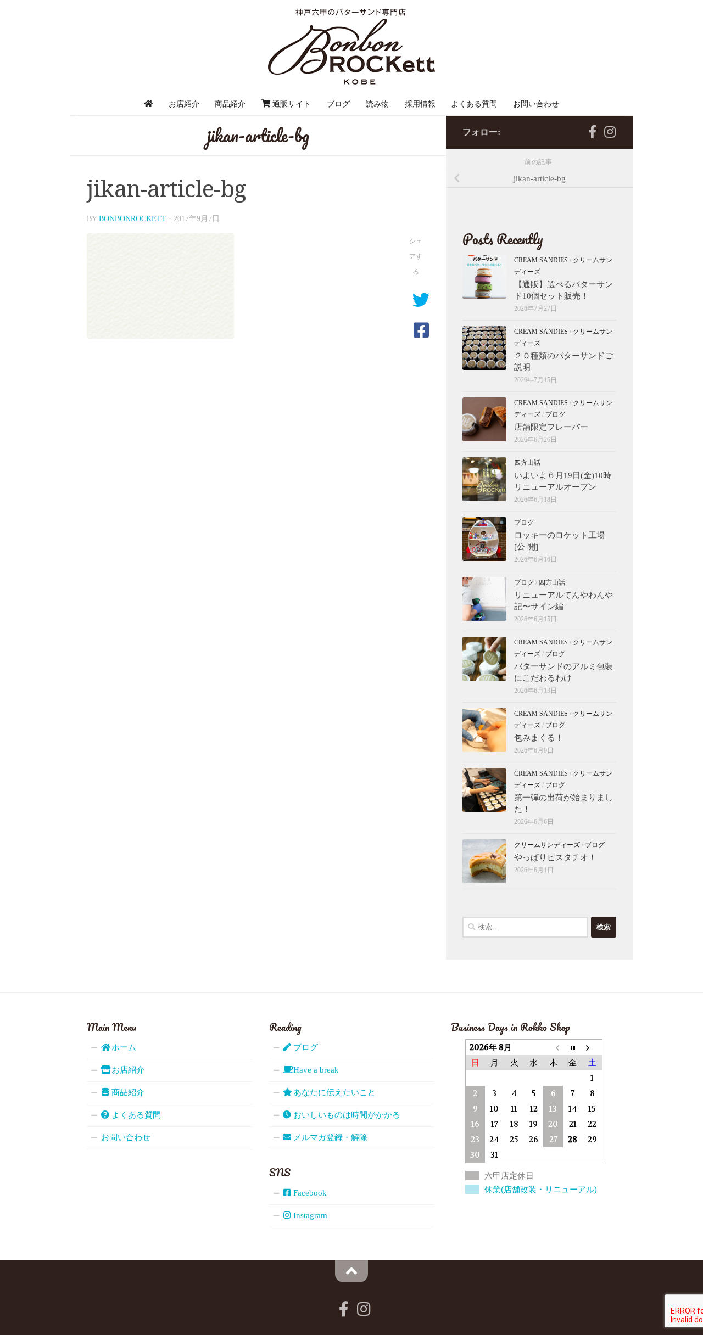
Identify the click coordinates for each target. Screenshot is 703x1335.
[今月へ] (573, 1047)
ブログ (338, 103)
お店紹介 (184, 103)
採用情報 (420, 103)
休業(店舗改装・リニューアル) (540, 1189)
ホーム (122, 1047)
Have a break (315, 1069)
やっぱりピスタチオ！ (555, 857)
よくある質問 (474, 103)
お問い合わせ (536, 103)
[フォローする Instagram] (609, 131)
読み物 (377, 103)
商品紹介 (230, 103)
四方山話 (527, 463)
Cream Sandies (541, 260)
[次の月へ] (592, 1047)
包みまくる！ (538, 737)
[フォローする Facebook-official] (592, 131)
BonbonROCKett (132, 219)
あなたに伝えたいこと (333, 1092)
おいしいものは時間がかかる (345, 1114)
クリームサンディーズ (547, 845)
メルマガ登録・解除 (329, 1137)
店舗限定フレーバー (551, 427)
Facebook (309, 1192)
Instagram (309, 1215)
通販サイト (290, 103)
